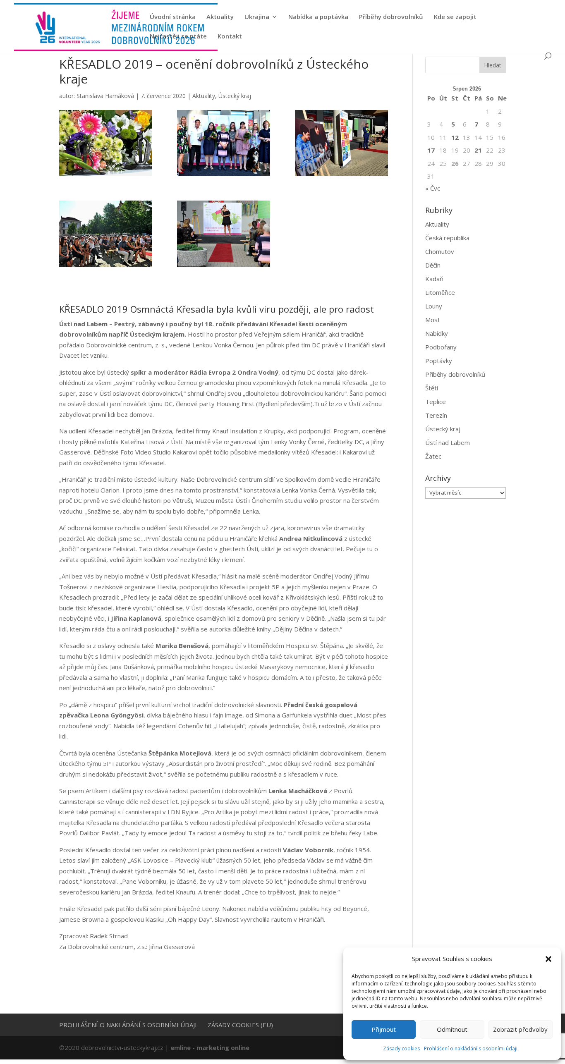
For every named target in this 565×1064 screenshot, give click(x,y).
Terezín (436, 415)
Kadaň (434, 279)
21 (478, 150)
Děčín (433, 265)
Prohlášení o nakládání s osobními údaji (470, 1048)
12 (455, 137)
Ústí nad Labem (447, 442)
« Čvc (432, 188)
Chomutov (439, 251)
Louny (433, 306)
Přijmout (383, 1029)
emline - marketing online (209, 1047)
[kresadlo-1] (105, 143)
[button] (548, 959)
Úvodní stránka (173, 17)
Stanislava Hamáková (105, 96)
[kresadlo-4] (105, 234)
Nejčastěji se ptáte (178, 36)
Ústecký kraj (234, 96)
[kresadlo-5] (223, 234)
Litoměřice (440, 292)
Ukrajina (256, 17)
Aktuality (220, 17)
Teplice (435, 401)
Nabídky (436, 333)
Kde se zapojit (455, 17)
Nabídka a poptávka (318, 17)
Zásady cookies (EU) (240, 1025)
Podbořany (441, 347)
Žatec (433, 456)
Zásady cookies (401, 1048)
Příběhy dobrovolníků (391, 17)
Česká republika (447, 238)
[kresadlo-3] (341, 143)
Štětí (431, 388)
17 (431, 150)
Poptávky (438, 360)
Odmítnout (452, 1029)
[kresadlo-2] (223, 143)
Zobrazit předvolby (520, 1029)
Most (432, 320)
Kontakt (230, 36)
